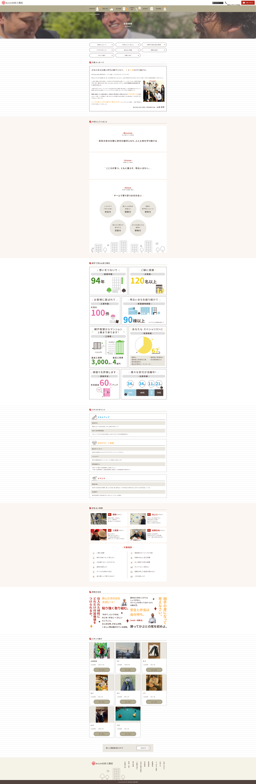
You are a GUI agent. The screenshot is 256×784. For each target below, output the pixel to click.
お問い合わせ (249, 2)
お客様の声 (92, 8)
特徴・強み (105, 8)
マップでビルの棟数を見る (155, 322)
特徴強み (129, 764)
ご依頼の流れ (137, 765)
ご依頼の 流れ (132, 8)
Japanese (216, 2)
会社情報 (144, 764)
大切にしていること (128, 45)
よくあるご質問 (156, 766)
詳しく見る (102, 670)
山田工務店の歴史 (140, 766)
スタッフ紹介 (102, 55)
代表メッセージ (101, 45)
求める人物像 (128, 50)
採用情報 (158, 8)
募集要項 (143, 748)
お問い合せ (128, 55)
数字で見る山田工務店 (154, 45)
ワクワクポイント (102, 50)
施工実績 (118, 8)
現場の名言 (154, 50)
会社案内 (145, 8)
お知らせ (160, 764)
